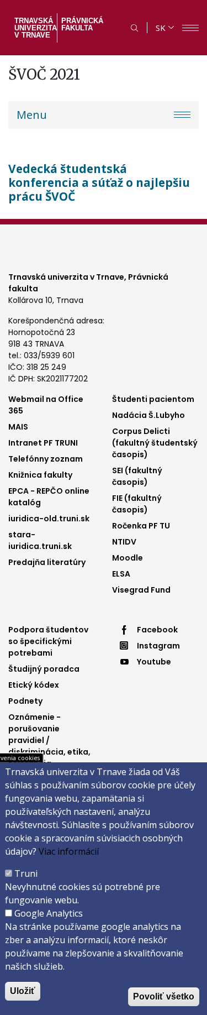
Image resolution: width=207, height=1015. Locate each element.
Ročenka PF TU (141, 525)
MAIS (18, 426)
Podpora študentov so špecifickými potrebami (48, 641)
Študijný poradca (43, 668)
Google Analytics (48, 913)
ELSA (121, 573)
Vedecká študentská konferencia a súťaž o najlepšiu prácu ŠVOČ (99, 182)
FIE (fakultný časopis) (137, 504)
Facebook (157, 629)
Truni (26, 873)
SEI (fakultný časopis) (137, 476)
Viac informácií (69, 851)
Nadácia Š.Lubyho (148, 415)
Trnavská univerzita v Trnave (34, 28)
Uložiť (22, 991)
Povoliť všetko (163, 996)
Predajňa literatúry (47, 562)
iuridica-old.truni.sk (48, 518)
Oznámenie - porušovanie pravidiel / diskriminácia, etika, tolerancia (49, 740)
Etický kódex (33, 684)
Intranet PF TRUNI (43, 442)
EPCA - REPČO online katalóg (48, 496)
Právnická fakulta (82, 24)
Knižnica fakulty (40, 474)
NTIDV (124, 541)
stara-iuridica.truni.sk (40, 540)
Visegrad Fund (141, 589)
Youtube (154, 661)
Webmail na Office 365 (45, 405)
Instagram (158, 645)
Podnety (25, 701)
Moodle (127, 557)
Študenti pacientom (153, 399)
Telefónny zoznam (45, 458)
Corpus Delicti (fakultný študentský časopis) (155, 443)
